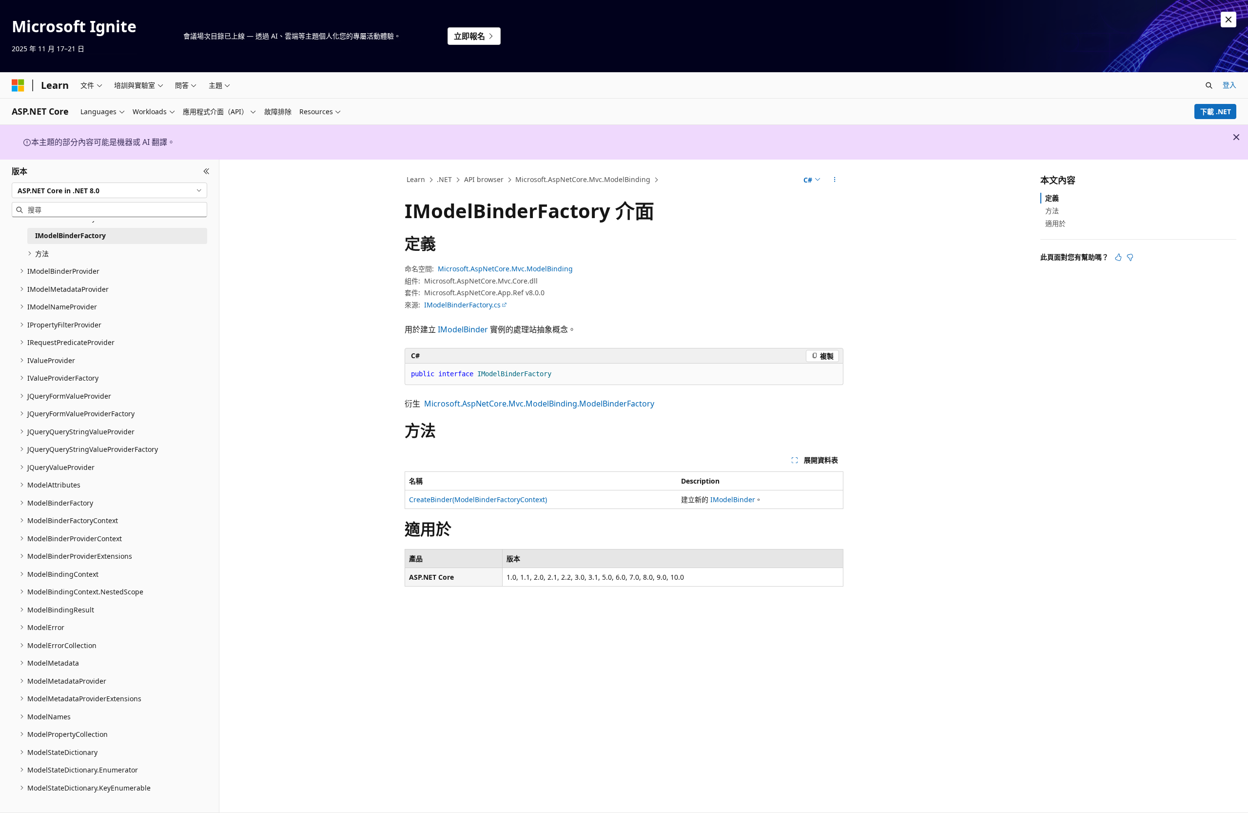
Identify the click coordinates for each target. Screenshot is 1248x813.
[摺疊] (206, 171)
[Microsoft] (18, 85)
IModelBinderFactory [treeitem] (70, 235)
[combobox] (109, 190)
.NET (444, 179)
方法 (1052, 210)
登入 (1229, 84)
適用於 (1055, 223)
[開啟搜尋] (1209, 85)
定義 (1052, 198)
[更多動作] (834, 180)
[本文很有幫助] (1118, 257)
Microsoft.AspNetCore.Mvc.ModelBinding (582, 179)
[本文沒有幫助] (1130, 257)
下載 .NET (1215, 111)
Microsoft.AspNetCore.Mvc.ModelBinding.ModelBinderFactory (539, 403)
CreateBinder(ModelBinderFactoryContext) (478, 499)
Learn (416, 179)
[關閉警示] (1228, 19)
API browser (484, 179)
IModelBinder (463, 329)
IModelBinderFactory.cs (462, 304)
